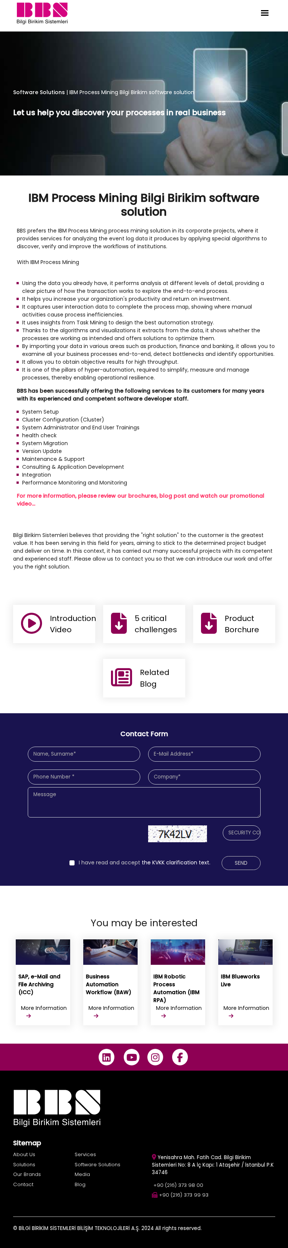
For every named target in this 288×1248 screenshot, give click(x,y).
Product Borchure (242, 624)
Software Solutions (39, 92)
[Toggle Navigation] (264, 13)
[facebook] (180, 1057)
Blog (80, 1184)
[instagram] (155, 1057)
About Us (24, 1154)
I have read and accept (109, 862)
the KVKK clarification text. (144, 862)
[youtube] (131, 1057)
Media (82, 1174)
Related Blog (155, 678)
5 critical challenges (156, 624)
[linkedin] (106, 1057)
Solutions (24, 1164)
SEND (241, 863)
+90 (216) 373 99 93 (183, 1194)
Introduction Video (72, 624)
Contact (23, 1184)
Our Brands (27, 1174)
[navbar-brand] (42, 13)
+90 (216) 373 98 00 (178, 1185)
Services (85, 1154)
